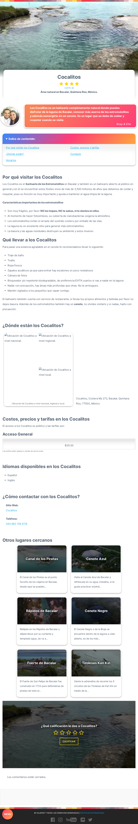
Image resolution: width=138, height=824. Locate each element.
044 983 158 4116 (16, 523)
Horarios (11, 160)
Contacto (75, 154)
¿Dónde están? (15, 154)
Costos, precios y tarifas (84, 147)
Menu (7, 814)
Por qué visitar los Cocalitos (22, 147)
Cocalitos (11, 510)
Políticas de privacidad (92, 813)
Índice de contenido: (22, 138)
